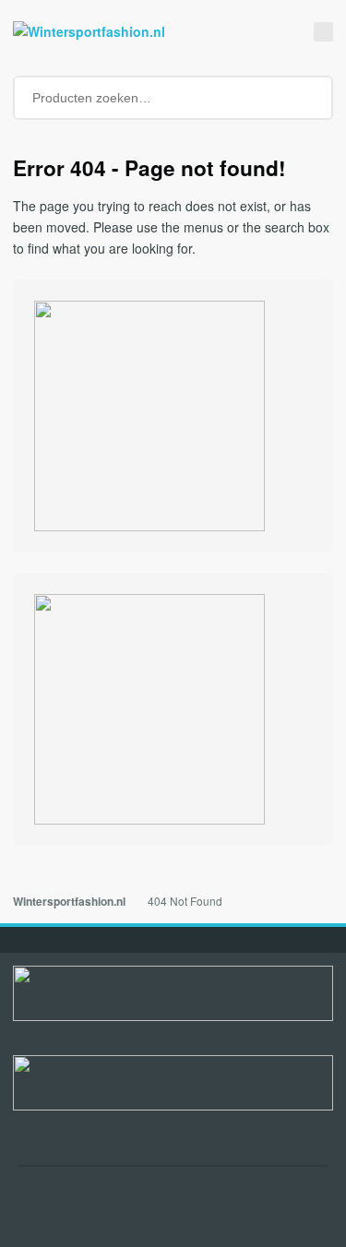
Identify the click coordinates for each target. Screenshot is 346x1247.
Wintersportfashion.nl (69, 901)
